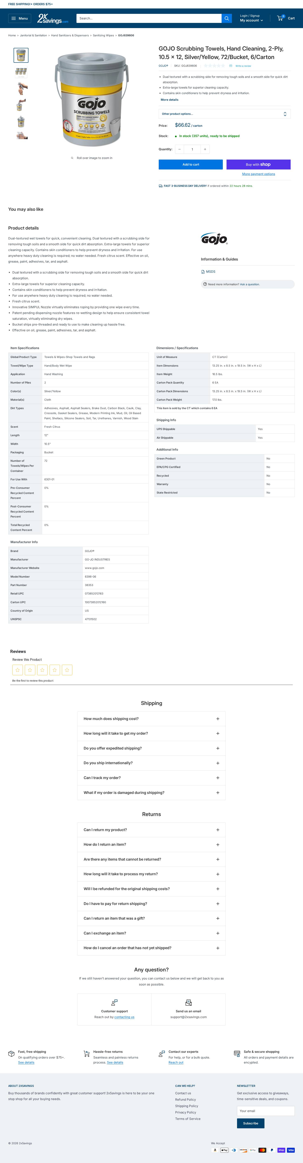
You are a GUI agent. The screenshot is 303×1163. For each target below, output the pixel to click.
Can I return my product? (105, 830)
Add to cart (191, 164)
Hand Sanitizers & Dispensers (70, 35)
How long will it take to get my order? (116, 733)
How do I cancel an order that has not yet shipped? (127, 948)
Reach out (176, 1062)
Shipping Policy (186, 1106)
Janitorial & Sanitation (33, 35)
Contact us (183, 1093)
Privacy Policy (185, 1112)
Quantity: (166, 149)
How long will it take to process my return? (121, 874)
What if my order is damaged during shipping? (124, 792)
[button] (280, 18)
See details (26, 1062)
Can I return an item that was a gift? (114, 918)
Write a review (243, 66)
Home (12, 35)
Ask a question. (250, 284)
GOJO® (163, 65)
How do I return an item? (105, 844)
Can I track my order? (102, 778)
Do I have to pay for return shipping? (115, 903)
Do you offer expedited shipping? (113, 748)
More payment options (258, 174)
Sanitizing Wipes (103, 35)
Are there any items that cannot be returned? (122, 859)
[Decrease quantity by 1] (179, 149)
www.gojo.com (94, 568)
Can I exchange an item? (105, 933)
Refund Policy (185, 1099)
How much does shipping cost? (111, 719)
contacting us (124, 1017)
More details (170, 99)
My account (250, 20)
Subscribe (250, 1123)
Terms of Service (188, 1119)
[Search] (227, 18)
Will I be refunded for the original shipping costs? (127, 889)
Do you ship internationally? (108, 763)
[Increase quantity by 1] (205, 149)
